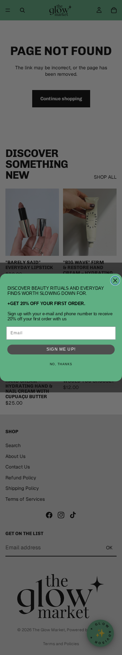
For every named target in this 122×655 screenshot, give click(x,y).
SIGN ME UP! (61, 349)
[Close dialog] (115, 280)
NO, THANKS (61, 364)
